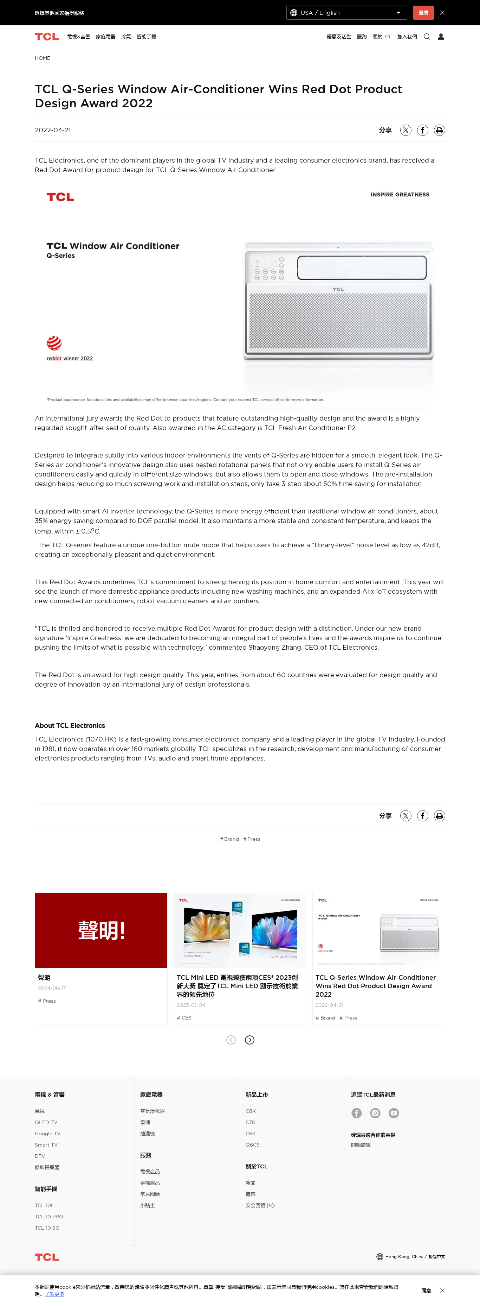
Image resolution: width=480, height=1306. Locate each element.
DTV (40, 1156)
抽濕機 (147, 1133)
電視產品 (150, 1171)
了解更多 (54, 1294)
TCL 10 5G (47, 1228)
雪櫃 (145, 1122)
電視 (40, 1111)
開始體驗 (361, 1145)
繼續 (423, 13)
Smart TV (46, 1145)
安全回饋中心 (260, 1205)
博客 (250, 1194)
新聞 (250, 1183)
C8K (251, 1111)
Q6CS (253, 1145)
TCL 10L (44, 1205)
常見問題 (150, 1194)
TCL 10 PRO (49, 1216)
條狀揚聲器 (47, 1167)
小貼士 (147, 1205)
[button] (249, 1040)
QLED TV (46, 1122)
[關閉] (442, 1290)
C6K (251, 1133)
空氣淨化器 (152, 1111)
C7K (250, 1122)
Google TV (48, 1133)
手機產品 (150, 1183)
